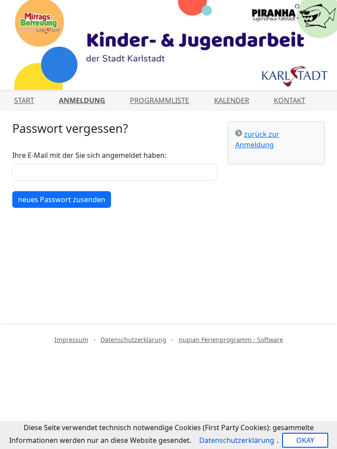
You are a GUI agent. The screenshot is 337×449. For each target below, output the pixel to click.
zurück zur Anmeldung (257, 139)
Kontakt (289, 100)
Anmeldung (82, 100)
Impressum (71, 339)
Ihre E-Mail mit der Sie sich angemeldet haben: (89, 155)
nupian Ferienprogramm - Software (231, 339)
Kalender (231, 100)
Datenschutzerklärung (133, 339)
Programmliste (159, 100)
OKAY (305, 440)
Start (24, 100)
